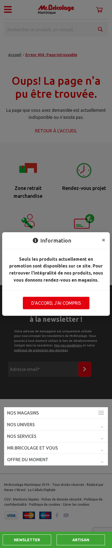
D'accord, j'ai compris (56, 303)
